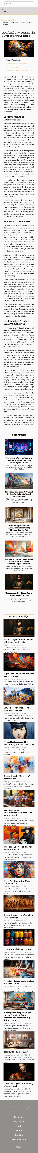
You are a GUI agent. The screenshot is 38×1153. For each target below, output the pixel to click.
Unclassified (12, 20)
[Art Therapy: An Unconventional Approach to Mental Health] (19, 798)
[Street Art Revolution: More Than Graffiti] (19, 869)
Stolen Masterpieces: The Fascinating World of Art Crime (19, 743)
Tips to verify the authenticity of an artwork (18, 1084)
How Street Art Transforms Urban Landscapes (17, 709)
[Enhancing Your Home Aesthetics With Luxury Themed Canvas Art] (19, 515)
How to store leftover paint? (17, 949)
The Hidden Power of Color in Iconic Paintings (18, 848)
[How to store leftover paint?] (19, 937)
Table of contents (13, 60)
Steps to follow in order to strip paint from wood (19, 982)
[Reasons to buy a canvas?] (19, 1040)
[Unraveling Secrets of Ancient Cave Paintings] (19, 903)
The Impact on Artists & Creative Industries (19, 70)
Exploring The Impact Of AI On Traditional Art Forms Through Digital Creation (19, 561)
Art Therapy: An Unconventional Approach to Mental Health (18, 813)
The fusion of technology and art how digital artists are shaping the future (19, 460)
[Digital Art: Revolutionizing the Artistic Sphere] (19, 662)
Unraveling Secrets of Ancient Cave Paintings (18, 916)
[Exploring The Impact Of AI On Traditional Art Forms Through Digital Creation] (19, 549)
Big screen (19, 1121)
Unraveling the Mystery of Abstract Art (17, 777)
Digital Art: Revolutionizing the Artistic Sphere (19, 675)
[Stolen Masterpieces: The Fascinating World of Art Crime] (19, 730)
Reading (19, 1135)
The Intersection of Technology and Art (18, 63)
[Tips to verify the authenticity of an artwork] (19, 1072)
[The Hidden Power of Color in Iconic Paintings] (19, 835)
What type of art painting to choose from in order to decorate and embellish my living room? (17, 1016)
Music (19, 1130)
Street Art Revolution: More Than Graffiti (17, 882)
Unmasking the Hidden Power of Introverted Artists (19, 594)
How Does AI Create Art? (14, 67)
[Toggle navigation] (5, 11)
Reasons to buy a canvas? (16, 1051)
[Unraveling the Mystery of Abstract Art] (19, 764)
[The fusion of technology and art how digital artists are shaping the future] (19, 447)
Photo (19, 1125)
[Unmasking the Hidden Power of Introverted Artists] (19, 582)
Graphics (19, 1117)
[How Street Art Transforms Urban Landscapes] (19, 696)
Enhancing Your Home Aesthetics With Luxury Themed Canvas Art (19, 527)
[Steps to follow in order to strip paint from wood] (19, 969)
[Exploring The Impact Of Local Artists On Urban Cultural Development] (19, 481)
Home (3, 20)
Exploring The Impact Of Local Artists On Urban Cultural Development (19, 493)
